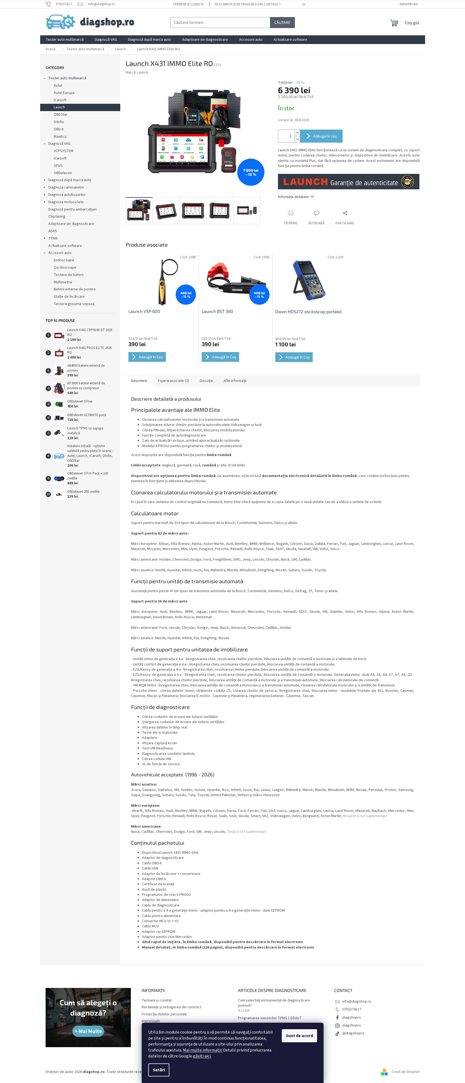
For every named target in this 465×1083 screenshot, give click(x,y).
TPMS (53, 238)
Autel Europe (64, 93)
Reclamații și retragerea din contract (248, 4)
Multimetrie (63, 282)
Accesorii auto (60, 253)
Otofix (59, 122)
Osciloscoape (65, 267)
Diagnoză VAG (59, 143)
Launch (59, 107)
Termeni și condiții (188, 4)
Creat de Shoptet (405, 1072)
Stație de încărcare (69, 296)
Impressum (151, 1021)
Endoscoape (64, 260)
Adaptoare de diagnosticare (71, 224)
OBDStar (61, 114)
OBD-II (59, 129)
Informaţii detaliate (293, 197)
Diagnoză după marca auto (69, 180)
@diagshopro (353, 1033)
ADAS (52, 231)
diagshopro (351, 1017)
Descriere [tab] (139, 381)
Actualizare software (65, 246)
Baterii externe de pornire (75, 289)
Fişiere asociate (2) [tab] (173, 381)
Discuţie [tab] (206, 381)
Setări (159, 1070)
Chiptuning (56, 216)
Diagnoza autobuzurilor (67, 194)
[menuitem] (64, 39)
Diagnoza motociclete (66, 202)
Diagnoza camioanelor (66, 187)
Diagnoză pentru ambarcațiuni (72, 209)
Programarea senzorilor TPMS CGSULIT (270, 1018)
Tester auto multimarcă (67, 78)
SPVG (58, 165)
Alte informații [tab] (235, 381)
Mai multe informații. (202, 1050)
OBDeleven (63, 173)
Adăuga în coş (325, 136)
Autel (58, 85)
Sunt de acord (299, 1036)
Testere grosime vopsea (74, 304)
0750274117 (351, 1009)
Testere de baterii (69, 275)
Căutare (282, 22)
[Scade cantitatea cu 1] (297, 139)
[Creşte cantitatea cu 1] (297, 133)
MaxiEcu (60, 136)
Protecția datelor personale (164, 1014)
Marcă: (137, 72)
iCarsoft (60, 100)
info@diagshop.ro (356, 1001)
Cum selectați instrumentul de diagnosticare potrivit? (274, 1003)
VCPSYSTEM (63, 151)
